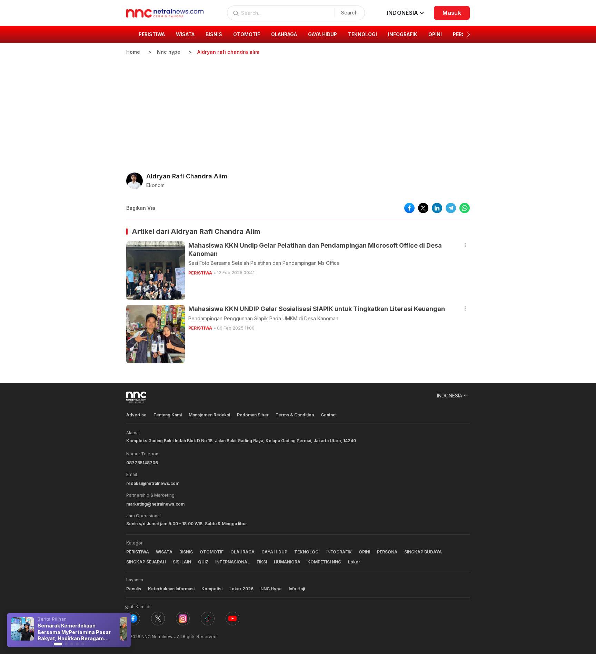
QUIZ (203, 561)
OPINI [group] (435, 34)
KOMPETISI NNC (324, 561)
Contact (329, 414)
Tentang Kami (167, 414)
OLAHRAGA (242, 551)
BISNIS (186, 551)
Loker (354, 561)
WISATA (164, 551)
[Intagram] (183, 618)
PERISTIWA (200, 273)
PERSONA (387, 551)
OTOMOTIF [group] (246, 34)
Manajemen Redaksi (209, 414)
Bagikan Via (140, 208)
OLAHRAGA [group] (284, 34)
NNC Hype (271, 588)
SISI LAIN (182, 561)
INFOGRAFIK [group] (402, 34)
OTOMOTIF (211, 551)
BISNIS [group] (214, 34)
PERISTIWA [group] (152, 34)
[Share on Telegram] (451, 208)
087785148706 (142, 462)
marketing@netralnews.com (155, 504)
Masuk (452, 12)
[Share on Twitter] (423, 208)
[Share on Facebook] (409, 208)
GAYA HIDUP (274, 551)
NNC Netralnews (158, 636)
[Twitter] (158, 618)
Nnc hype (168, 52)
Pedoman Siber (253, 414)
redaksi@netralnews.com (152, 483)
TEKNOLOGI (306, 551)
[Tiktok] (208, 618)
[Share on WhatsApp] (464, 208)
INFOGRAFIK (339, 551)
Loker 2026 (241, 588)
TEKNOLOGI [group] (362, 34)
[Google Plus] (232, 618)
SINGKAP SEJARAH (146, 561)
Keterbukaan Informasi (171, 588)
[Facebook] (133, 618)
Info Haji (297, 588)
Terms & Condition (295, 414)
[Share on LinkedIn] (437, 208)
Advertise (136, 414)
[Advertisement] (298, 107)
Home (133, 52)
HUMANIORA (287, 561)
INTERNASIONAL (232, 561)
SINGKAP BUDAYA (423, 551)
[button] (468, 34)
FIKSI (262, 561)
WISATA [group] (185, 34)
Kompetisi (211, 588)
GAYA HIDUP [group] (322, 34)
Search (349, 12)
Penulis (133, 588)
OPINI (364, 551)
